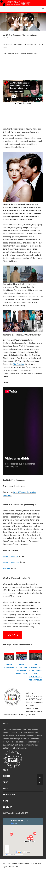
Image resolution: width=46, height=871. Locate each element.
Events (6, 776)
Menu (43, 9)
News (5, 801)
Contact (7, 807)
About (6, 788)
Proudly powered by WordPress (16, 863)
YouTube (6, 568)
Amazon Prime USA (11, 562)
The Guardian (18, 364)
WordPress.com (11, 866)
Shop (5, 782)
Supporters (9, 794)
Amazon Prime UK (11, 556)
